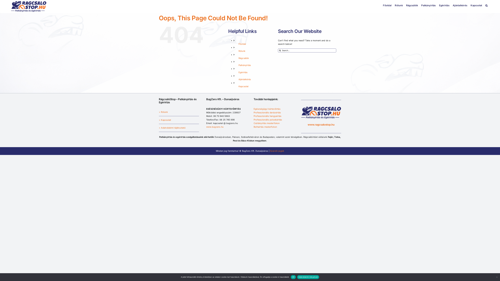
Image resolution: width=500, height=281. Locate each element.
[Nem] (496, 277)
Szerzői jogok (276, 151)
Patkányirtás (245, 65)
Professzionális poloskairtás (268, 119)
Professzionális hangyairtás (267, 116)
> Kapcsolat (165, 120)
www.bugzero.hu (214, 127)
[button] (486, 5)
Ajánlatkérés (245, 79)
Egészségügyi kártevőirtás (267, 109)
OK (293, 277)
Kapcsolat (244, 86)
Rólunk (242, 51)
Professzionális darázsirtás (267, 112)
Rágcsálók (244, 58)
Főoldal (242, 44)
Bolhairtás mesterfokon (265, 127)
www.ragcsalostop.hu (321, 124)
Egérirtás (243, 72)
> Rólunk (163, 112)
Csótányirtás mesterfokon (267, 123)
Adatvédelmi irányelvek (308, 277)
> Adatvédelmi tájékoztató (172, 127)
